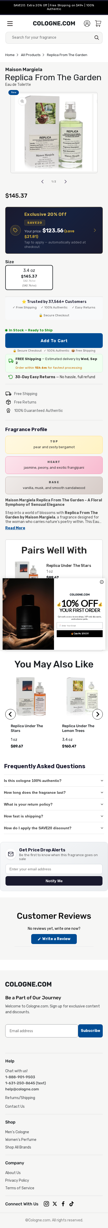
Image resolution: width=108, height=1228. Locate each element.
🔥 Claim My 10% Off (79, 633)
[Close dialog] (102, 582)
